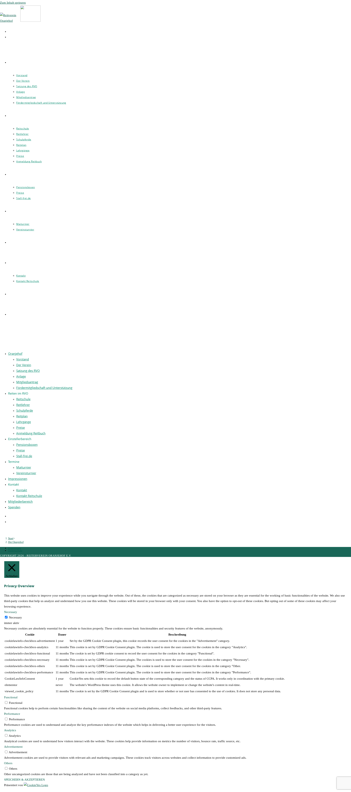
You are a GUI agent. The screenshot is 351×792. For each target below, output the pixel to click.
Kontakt (21, 490)
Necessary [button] (10, 612)
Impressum (14, 548)
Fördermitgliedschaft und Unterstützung (44, 388)
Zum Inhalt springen (13, 2)
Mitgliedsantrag (27, 382)
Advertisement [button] (13, 746)
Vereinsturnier (26, 473)
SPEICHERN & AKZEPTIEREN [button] (24, 779)
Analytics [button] (10, 730)
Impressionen (17, 479)
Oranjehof (15, 354)
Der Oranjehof (16, 542)
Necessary (15, 617)
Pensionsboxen (27, 445)
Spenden (14, 507)
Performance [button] (12, 713)
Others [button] (8, 763)
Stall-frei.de (24, 456)
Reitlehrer (23, 405)
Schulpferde (24, 410)
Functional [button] (10, 697)
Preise (20, 427)
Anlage (21, 376)
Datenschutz (15, 550)
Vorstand (22, 359)
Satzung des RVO (28, 371)
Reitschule (23, 399)
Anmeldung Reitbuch (31, 433)
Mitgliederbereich (20, 501)
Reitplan (22, 416)
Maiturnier (23, 467)
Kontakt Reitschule (29, 496)
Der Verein (23, 365)
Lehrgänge (23, 422)
